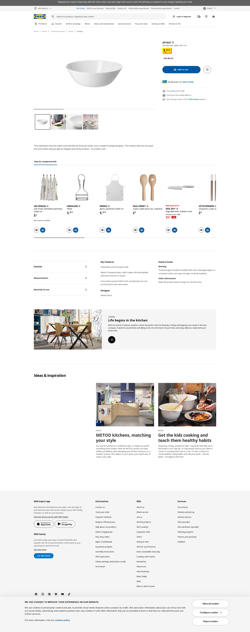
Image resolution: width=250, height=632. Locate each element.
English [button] (210, 8)
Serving (80, 31)
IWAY (139, 581)
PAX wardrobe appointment (161, 8)
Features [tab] (38, 266)
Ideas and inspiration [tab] (104, 24)
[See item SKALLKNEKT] (148, 187)
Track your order (102, 512)
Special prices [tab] (124, 24)
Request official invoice (105, 522)
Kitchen (98, 430)
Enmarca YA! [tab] (174, 24)
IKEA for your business (146, 546)
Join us (139, 517)
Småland (181, 542)
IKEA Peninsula (143, 571)
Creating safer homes (146, 556)
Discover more (40, 549)
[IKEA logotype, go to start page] (40, 16)
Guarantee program (103, 546)
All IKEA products (144, 522)
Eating (71, 31)
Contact (176, 8)
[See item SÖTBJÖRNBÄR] (214, 187)
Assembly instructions (104, 551)
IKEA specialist (184, 522)
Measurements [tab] (41, 278)
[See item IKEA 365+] (181, 187)
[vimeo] (56, 594)
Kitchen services (184, 517)
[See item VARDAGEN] (82, 187)
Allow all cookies (210, 604)
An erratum (100, 566)
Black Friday (142, 576)
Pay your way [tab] (141, 24)
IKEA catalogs (142, 527)
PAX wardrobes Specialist (188, 527)
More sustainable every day (148, 551)
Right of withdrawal (103, 542)
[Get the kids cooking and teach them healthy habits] (187, 404)
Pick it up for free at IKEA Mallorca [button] (179, 95)
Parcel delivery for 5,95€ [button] (176, 91)
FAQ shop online (102, 537)
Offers (139, 537)
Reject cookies (210, 621)
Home (36, 31)
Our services (183, 507)
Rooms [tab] (58, 24)
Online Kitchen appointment (138, 8)
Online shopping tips (104, 532)
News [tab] (87, 24)
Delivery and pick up (186, 512)
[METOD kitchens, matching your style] (125, 404)
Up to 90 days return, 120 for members (186, 99)
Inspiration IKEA (143, 532)
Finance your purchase (187, 537)
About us (140, 507)
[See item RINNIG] (115, 187)
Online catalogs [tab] (73, 24)
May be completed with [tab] (45, 161)
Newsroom (141, 566)
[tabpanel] (158, 280)
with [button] (180, 82)
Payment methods (103, 517)
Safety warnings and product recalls (110, 561)
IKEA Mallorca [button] (43, 8)
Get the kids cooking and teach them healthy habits (184, 437)
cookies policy (62, 620)
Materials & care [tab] (41, 289)
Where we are (142, 512)
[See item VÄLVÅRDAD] (49, 187)
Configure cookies (209, 612)
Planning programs (185, 532)
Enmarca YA (122, 8)
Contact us (100, 507)
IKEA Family (81, 8)
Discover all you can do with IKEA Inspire (51, 517)
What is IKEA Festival (145, 586)
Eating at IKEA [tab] (158, 24)
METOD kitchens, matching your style (123, 437)
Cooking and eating (58, 31)
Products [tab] (43, 24)
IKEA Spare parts (102, 556)
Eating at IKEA (111, 8)
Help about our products (105, 527)
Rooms (44, 31)
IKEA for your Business (95, 8)
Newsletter (141, 561)
